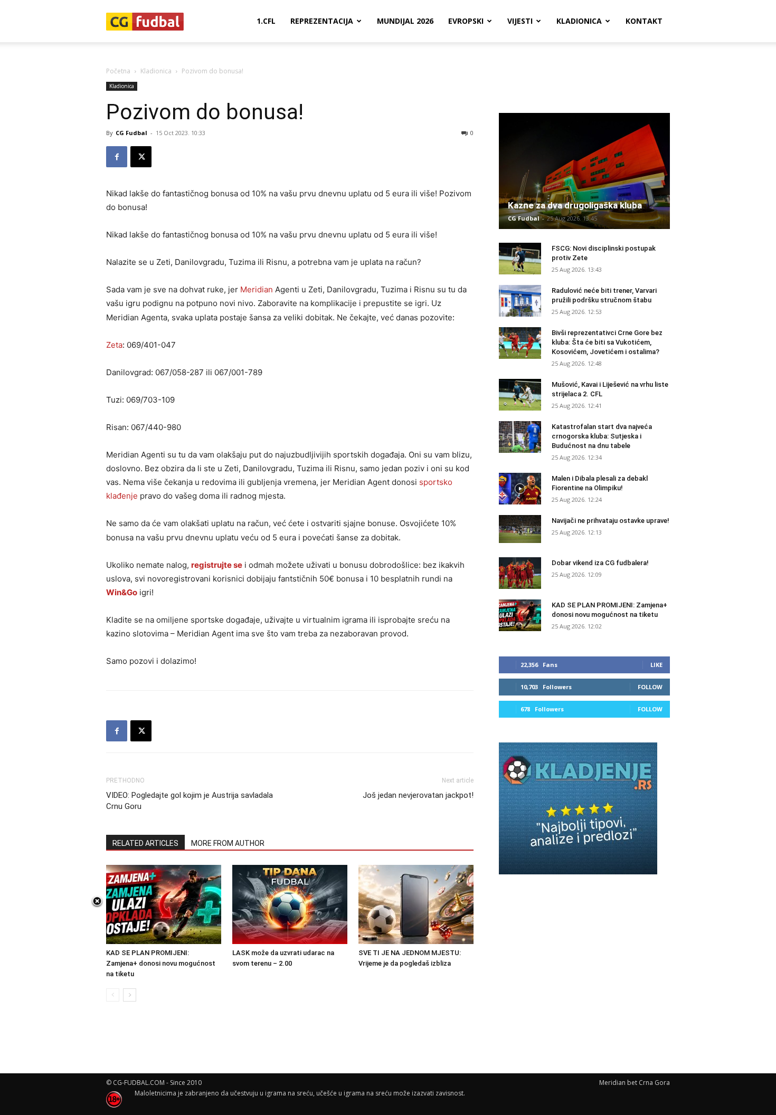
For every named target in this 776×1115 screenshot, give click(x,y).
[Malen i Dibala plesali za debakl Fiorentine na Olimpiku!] (520, 488)
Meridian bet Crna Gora (634, 1082)
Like (656, 665)
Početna (118, 70)
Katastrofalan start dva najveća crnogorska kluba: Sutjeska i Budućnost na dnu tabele (602, 436)
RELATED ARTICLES (145, 843)
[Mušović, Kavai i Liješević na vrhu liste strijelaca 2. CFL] (520, 395)
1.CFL (266, 21)
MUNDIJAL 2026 (405, 21)
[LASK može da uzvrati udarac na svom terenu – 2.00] (289, 904)
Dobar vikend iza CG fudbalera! (600, 563)
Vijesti (520, 21)
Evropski (466, 21)
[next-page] (129, 995)
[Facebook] (116, 156)
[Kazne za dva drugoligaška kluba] (584, 171)
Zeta (114, 345)
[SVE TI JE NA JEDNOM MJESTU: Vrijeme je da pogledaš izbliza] (416, 904)
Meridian (256, 289)
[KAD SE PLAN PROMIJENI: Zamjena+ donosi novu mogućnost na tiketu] (163, 904)
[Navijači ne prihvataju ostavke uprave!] (520, 529)
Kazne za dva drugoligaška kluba (575, 205)
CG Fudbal (131, 133)
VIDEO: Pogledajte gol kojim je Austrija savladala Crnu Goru (189, 800)
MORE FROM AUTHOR (227, 843)
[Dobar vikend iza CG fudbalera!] (520, 573)
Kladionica (579, 21)
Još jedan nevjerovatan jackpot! (418, 795)
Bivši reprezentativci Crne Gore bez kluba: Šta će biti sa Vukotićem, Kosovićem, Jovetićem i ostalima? (607, 342)
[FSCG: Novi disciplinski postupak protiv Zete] (520, 258)
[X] (141, 156)
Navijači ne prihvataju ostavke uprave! (610, 521)
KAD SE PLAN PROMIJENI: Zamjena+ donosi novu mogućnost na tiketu (160, 963)
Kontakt (644, 21)
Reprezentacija (321, 21)
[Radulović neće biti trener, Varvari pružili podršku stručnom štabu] (520, 301)
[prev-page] (112, 995)
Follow (650, 687)
